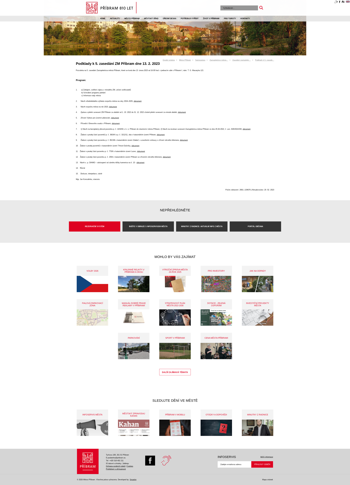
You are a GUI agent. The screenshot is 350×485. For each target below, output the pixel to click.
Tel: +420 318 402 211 (114, 461)
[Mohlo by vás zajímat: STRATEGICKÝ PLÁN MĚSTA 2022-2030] (175, 317)
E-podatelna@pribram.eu (116, 458)
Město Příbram (132, 19)
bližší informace (266, 457)
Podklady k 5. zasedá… (264, 60)
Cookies (130, 466)
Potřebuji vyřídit (190, 19)
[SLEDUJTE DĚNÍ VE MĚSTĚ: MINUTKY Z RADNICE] (257, 428)
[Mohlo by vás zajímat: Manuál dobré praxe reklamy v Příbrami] (133, 317)
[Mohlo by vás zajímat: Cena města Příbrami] (216, 351)
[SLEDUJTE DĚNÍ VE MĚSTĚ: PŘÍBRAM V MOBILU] (175, 428)
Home (102, 19)
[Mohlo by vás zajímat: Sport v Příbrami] (175, 351)
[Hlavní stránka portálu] (111, 8)
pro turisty (230, 19)
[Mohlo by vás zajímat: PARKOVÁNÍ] (133, 351)
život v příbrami (211, 19)
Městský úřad (151, 19)
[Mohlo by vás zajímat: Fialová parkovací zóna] (92, 317)
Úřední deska (169, 19)
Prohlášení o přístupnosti (116, 469)
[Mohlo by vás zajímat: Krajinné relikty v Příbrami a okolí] (133, 284)
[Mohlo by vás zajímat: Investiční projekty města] (257, 317)
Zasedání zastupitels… (241, 60)
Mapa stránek (267, 480)
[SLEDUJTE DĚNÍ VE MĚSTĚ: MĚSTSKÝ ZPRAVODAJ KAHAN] (133, 428)
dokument (138, 101)
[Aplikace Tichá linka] (336, 2)
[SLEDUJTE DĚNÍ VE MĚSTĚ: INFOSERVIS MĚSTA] (92, 428)
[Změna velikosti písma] (343, 2)
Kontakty (245, 19)
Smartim (133, 480)
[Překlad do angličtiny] (348, 2)
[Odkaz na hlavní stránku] (88, 461)
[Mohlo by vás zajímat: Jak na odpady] (257, 284)
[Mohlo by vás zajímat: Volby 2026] (92, 284)
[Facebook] (150, 465)
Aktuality (115, 19)
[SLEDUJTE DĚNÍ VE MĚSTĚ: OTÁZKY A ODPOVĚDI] (216, 428)
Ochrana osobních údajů (115, 466)
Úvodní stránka (169, 60)
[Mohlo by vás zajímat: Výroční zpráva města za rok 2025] (175, 284)
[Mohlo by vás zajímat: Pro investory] (216, 284)
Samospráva (200, 60)
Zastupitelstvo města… (219, 60)
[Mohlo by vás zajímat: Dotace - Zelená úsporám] (216, 317)
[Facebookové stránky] (339, 2)
